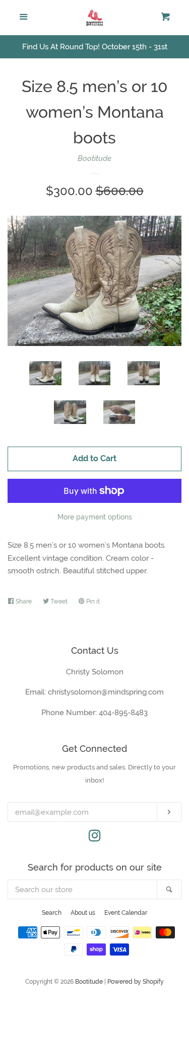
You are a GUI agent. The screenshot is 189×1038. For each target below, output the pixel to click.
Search (51, 912)
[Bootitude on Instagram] (95, 837)
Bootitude (94, 158)
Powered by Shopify (135, 981)
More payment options (94, 517)
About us (83, 912)
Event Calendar (125, 912)
